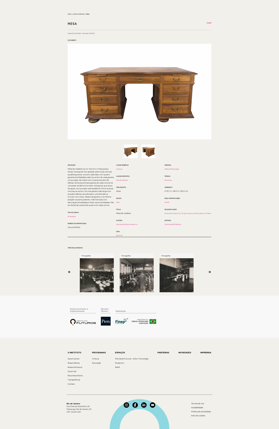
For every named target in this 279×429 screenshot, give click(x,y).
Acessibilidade (197, 408)
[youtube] (152, 405)
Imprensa (205, 352)
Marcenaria (168, 180)
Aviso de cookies (198, 416)
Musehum (119, 363)
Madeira (167, 169)
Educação (96, 363)
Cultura (95, 359)
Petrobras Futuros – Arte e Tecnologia (131, 359)
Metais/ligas (175, 169)
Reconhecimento (75, 376)
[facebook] (135, 405)
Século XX (119, 235)
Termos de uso (197, 404)
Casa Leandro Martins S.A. (173, 213)
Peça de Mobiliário (122, 180)
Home (69, 14)
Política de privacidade (201, 412)
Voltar (209, 23)
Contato (71, 384)
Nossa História (74, 363)
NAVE (117, 367)
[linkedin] (144, 405)
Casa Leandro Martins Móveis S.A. (127, 224)
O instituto (74, 352)
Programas (99, 352)
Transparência (74, 380)
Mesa (118, 202)
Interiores (119, 169)
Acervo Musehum (78, 14)
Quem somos (73, 359)
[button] (69, 272)
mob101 (167, 202)
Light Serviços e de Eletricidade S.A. (194, 213)
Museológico (72, 216)
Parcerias (163, 352)
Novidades (185, 352)
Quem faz (72, 371)
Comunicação (169, 224)
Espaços (120, 352)
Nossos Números (75, 367)
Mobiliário (178, 224)
